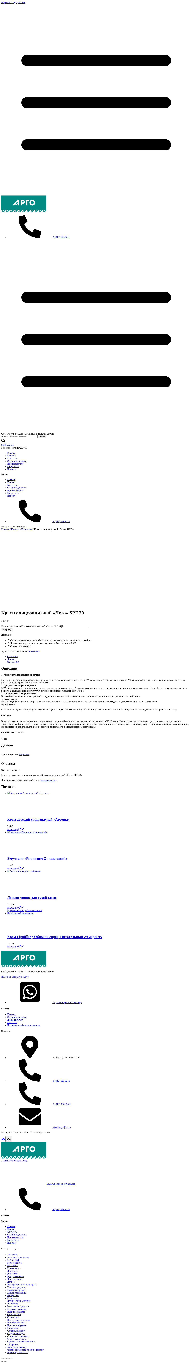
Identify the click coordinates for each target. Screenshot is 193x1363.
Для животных (14, 1279)
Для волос (12, 1271)
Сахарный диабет (16, 1330)
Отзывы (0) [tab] (13, 662)
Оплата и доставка (16, 461)
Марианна (24, 754)
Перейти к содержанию (13, 2)
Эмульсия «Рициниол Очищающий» (37, 858)
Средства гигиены (16, 1339)
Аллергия (12, 1254)
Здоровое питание (16, 1292)
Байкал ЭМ (13, 1260)
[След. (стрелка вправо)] (5, 1361)
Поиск (42, 437)
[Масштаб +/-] (2, 1358)
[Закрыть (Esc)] (11, 1358)
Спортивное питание (18, 1336)
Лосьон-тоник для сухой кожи (31, 898)
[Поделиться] (8, 1358)
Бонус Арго (13, 466)
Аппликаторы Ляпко (18, 1257)
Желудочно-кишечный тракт (22, 1284)
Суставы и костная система (21, 1341)
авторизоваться (49, 780)
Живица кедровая (16, 1290)
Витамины (12, 1265)
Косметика (34, 651)
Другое (11, 1282)
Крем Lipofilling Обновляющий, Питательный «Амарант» (54, 937)
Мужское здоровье (16, 1309)
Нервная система (16, 1311)
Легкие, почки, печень (18, 1301)
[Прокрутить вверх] (3, 1140)
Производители (15, 463)
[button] (96, 474)
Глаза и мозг (13, 1268)
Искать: (5, 436)
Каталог (11, 455)
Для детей (12, 1273)
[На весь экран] (5, 1358)
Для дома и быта (15, 1276)
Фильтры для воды (17, 1347)
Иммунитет (13, 1295)
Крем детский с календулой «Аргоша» (38, 819)
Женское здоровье (16, 1287)
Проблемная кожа (16, 1322)
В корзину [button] (12, 829)
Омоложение (14, 1314)
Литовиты (12, 1303)
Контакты (12, 458)
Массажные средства (18, 1306)
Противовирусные (16, 1325)
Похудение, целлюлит (18, 1320)
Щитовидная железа (17, 1352)
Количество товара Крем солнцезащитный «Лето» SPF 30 (31, 626)
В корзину (6, 629)
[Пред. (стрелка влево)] (2, 1361)
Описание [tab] (12, 656)
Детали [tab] (11, 659)
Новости (11, 469)
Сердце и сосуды (16, 1333)
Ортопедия (13, 1317)
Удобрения (12, 1344)
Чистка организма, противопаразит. (25, 1349)
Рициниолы (13, 1328)
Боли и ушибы (14, 1263)
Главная (11, 453)
